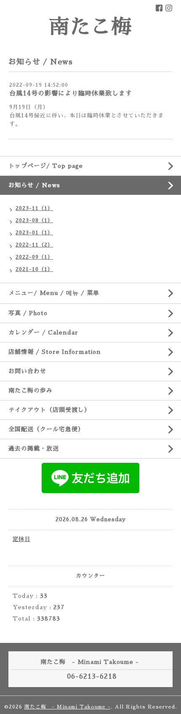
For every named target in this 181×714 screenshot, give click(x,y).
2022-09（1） (34, 257)
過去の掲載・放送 (33, 448)
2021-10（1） (34, 269)
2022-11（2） (34, 244)
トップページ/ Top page (45, 166)
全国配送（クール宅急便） (46, 429)
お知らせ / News (34, 185)
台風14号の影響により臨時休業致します (70, 93)
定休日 (21, 539)
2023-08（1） (34, 220)
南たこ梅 (90, 27)
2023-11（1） (34, 208)
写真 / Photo (28, 313)
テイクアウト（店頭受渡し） (49, 410)
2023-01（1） (34, 232)
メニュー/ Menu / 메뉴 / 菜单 (53, 293)
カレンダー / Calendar (43, 332)
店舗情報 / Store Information (54, 352)
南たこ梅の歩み (30, 390)
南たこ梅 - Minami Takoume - (67, 706)
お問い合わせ (27, 371)
